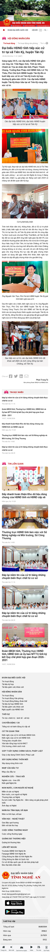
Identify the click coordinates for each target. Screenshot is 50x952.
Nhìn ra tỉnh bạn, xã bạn (12, 814)
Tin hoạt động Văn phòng (12, 698)
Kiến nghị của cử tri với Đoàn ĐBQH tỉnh (18, 735)
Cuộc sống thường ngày (12, 834)
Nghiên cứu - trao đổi (11, 780)
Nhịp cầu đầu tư (8, 772)
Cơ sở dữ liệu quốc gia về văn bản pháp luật (20, 862)
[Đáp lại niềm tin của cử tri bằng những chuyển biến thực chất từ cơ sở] (25, 558)
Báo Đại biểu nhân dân (11, 865)
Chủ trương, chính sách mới (13, 746)
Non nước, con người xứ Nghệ (14, 794)
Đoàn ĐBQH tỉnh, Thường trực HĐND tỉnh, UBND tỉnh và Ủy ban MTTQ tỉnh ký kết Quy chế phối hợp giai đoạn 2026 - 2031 (24, 412)
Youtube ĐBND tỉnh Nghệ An (14, 851)
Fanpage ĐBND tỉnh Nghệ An (14, 854)
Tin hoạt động (9, 43)
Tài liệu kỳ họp (8, 684)
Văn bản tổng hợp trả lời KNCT (15, 743)
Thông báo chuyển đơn (11, 741)
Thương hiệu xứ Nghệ (11, 797)
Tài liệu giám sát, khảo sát (13, 687)
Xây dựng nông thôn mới (12, 763)
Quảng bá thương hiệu (11, 842)
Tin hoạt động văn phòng (28, 43)
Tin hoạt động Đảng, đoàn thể (14, 701)
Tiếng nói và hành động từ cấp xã (16, 726)
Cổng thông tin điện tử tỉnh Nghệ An (17, 856)
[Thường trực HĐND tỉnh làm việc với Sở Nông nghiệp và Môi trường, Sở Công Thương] (25, 517)
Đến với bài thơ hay (10, 825)
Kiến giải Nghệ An (9, 783)
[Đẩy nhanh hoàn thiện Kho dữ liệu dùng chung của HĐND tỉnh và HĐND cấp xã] (25, 479)
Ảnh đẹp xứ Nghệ (9, 805)
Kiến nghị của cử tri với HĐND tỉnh (16, 738)
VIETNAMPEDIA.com (42, 917)
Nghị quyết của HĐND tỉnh (13, 709)
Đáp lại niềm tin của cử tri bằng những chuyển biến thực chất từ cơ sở (24, 576)
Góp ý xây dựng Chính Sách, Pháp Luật (18, 755)
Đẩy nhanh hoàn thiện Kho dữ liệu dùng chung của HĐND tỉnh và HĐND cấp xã (24, 496)
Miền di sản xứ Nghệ (10, 791)
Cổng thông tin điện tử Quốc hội (15, 859)
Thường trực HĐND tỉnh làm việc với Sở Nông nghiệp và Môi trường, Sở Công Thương (24, 535)
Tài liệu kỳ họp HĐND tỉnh (12, 704)
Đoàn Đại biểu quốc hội (18, 30)
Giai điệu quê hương (10, 823)
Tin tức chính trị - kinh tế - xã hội (15, 718)
